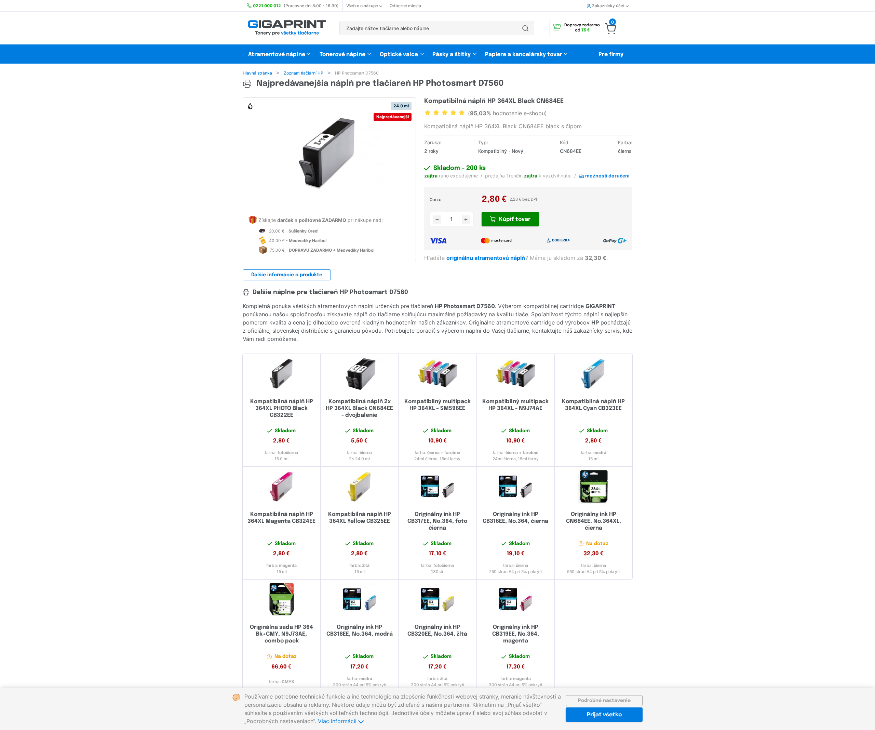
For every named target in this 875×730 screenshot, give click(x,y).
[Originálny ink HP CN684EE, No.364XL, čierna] (593, 486)
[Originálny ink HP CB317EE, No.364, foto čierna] (437, 486)
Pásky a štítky (451, 54)
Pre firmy (610, 54)
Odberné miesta (405, 5)
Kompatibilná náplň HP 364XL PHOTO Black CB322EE (281, 408)
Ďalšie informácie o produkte (286, 275)
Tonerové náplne (342, 54)
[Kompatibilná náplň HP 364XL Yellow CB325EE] (359, 486)
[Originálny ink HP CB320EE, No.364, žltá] (437, 599)
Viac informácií (338, 721)
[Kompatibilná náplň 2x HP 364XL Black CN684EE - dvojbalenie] (359, 374)
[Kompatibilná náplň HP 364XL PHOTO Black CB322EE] (281, 374)
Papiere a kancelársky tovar (524, 54)
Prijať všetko (604, 715)
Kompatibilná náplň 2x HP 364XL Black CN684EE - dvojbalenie (359, 408)
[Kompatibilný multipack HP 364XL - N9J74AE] (515, 374)
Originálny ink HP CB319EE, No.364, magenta (515, 634)
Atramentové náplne (276, 54)
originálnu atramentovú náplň (486, 257)
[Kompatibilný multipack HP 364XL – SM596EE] (437, 374)
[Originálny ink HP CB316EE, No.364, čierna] (515, 486)
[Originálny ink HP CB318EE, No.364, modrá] (359, 599)
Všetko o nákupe (362, 5)
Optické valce (399, 54)
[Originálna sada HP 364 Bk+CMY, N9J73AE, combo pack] (281, 599)
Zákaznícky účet (608, 5)
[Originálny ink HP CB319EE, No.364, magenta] (515, 599)
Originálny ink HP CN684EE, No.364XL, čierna (593, 521)
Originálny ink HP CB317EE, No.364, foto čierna (437, 521)
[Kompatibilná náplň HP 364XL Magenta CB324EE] (281, 486)
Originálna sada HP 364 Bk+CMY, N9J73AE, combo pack (281, 634)
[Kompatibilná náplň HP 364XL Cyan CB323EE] (593, 374)
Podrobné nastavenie (604, 700)
